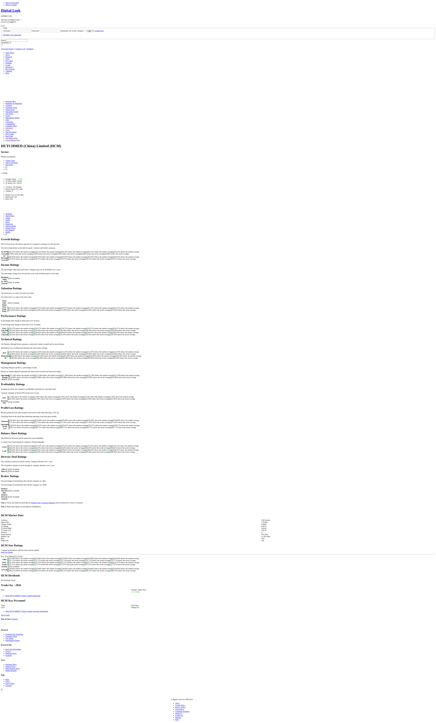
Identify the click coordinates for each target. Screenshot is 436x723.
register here (99, 31)
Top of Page (5, 615)
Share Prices (9, 216)
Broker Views (10, 228)
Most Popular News (12, 669)
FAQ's (7, 681)
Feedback (30, 49)
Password (35, 31)
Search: (3, 40)
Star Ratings (9, 230)
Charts (7, 218)
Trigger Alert (10, 161)
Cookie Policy (180, 705)
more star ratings (7, 552)
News (7, 222)
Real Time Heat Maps (13, 649)
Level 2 (8, 651)
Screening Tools (11, 636)
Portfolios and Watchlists (14, 634)
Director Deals (10, 226)
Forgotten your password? (12, 35)
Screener (8, 655)
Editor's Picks (10, 666)
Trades (7, 220)
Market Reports (11, 671)
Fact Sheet (9, 165)
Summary (8, 214)
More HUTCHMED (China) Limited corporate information (26, 611)
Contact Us (179, 716)
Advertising (179, 709)
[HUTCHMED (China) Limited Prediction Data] (6, 234)
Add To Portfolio (11, 163)
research (15, 619)
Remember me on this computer (72, 31)
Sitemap (178, 718)
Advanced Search (7, 49)
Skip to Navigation (12, 3)
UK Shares (9, 638)
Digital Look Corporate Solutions (43, 503)
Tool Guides (9, 684)
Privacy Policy (180, 707)
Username (6, 31)
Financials (9, 224)
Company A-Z (20, 49)
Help (7, 679)
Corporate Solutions (182, 711)
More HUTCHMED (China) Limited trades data (22, 596)
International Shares (12, 640)
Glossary (8, 686)
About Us (178, 713)
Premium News (11, 653)
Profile (7, 232)
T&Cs (177, 703)
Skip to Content (11, 5)
